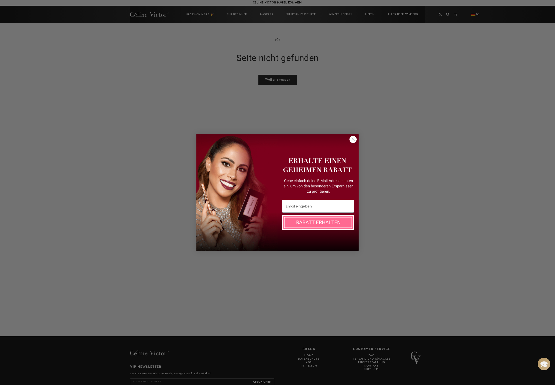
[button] (544, 364)
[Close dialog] (353, 139)
